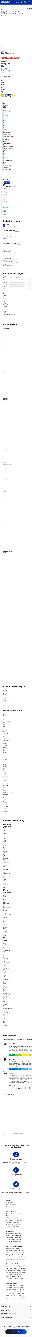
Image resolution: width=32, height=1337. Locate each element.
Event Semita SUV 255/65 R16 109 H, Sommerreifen (16, 1270)
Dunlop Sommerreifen (12, 1226)
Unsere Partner (5, 1310)
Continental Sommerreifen (13, 1214)
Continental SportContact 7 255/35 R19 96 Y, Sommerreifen (16, 1298)
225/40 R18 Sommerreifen (14, 1237)
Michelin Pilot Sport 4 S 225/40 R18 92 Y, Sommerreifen (16, 1296)
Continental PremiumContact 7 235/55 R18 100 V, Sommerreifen (16, 1285)
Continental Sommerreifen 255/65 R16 (16, 1250)
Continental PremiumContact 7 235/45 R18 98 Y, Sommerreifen (16, 1287)
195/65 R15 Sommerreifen (13, 1235)
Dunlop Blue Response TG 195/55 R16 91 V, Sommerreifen (16, 1291)
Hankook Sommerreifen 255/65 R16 (16, 1252)
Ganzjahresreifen (11, 1204)
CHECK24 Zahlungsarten (8, 1313)
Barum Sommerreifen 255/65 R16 (15, 1259)
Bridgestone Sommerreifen (14, 1220)
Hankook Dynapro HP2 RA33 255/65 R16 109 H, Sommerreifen (16, 1276)
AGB (4, 1330)
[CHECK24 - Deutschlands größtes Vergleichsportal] (5, 2)
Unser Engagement (7, 1317)
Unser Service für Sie (7, 1319)
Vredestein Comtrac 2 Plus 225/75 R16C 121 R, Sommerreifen (16, 1294)
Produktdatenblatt (18, 1133)
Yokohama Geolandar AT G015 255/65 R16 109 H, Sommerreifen (16, 1268)
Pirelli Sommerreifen (12, 1216)
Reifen (3, 7)
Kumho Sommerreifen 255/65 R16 (16, 1257)
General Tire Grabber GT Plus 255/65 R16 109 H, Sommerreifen (16, 1278)
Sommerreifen (10, 1207)
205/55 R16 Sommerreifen (13, 1239)
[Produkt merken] (21, 58)
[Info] (5, 333)
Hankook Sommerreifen (13, 1222)
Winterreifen (9, 1202)
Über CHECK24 (5, 1306)
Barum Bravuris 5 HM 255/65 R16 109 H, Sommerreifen (16, 1272)
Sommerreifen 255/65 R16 (13, 1248)
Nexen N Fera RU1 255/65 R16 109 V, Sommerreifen (16, 1266)
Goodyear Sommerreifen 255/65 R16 (16, 1255)
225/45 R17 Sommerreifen (13, 1241)
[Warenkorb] (22, 2)
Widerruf (26, 1330)
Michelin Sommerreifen (12, 1218)
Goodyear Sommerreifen (13, 1224)
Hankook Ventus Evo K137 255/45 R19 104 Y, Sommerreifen (16, 1289)
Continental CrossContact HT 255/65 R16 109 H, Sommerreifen (16, 1274)
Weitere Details (16, 261)
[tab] (1, 47)
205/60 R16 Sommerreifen (14, 1233)
